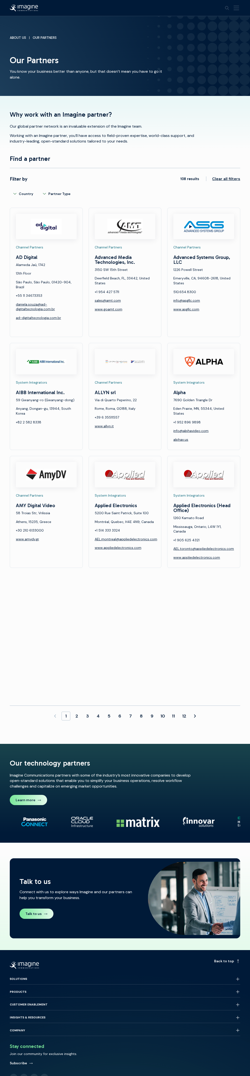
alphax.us (180, 439)
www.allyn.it (104, 426)
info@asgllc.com (186, 300)
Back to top (224, 961)
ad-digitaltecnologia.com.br (38, 318)
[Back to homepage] (24, 8)
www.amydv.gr (27, 539)
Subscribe (18, 1063)
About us (18, 37)
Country (26, 194)
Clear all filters (226, 179)
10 (162, 716)
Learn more (25, 800)
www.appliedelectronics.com (118, 547)
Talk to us (33, 914)
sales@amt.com (108, 300)
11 (173, 716)
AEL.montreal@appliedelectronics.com (126, 539)
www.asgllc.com (186, 309)
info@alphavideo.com (190, 431)
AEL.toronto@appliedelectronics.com (203, 548)
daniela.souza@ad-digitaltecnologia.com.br (35, 306)
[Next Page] (194, 716)
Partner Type (59, 194)
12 (184, 716)
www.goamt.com (108, 309)
